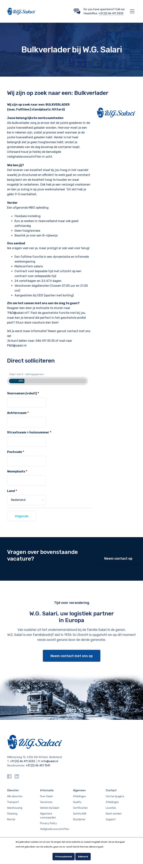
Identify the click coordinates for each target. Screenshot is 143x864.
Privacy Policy (48, 823)
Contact (111, 790)
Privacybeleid (63, 856)
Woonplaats (17, 471)
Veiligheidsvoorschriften (54, 829)
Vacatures (46, 802)
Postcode (15, 452)
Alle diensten (15, 796)
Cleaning (12, 813)
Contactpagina (115, 796)
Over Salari (46, 796)
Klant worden (114, 813)
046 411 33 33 (45, 340)
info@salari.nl (49, 761)
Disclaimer (79, 819)
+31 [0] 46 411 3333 (110, 13)
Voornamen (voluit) (23, 393)
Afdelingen (79, 796)
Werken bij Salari (49, 808)
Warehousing (14, 808)
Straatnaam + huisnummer (29, 432)
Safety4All (79, 813)
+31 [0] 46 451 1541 (38, 765)
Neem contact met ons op (71, 656)
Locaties (111, 808)
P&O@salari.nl (17, 313)
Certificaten (80, 808)
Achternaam (18, 413)
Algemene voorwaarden (48, 815)
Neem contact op (118, 558)
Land (12, 491)
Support (111, 819)
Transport (13, 802)
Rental (11, 819)
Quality (77, 802)
